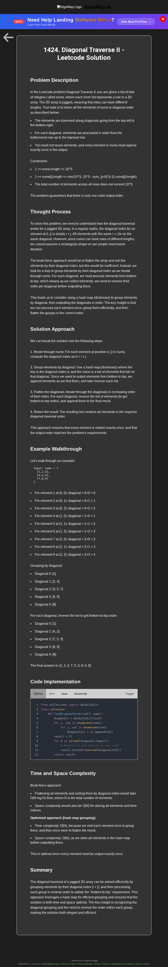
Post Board (128, 964)
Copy (130, 702)
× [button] (162, 19)
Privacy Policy (68, 964)
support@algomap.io (51, 964)
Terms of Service (102, 964)
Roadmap (116, 964)
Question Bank (142, 964)
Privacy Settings (84, 964)
